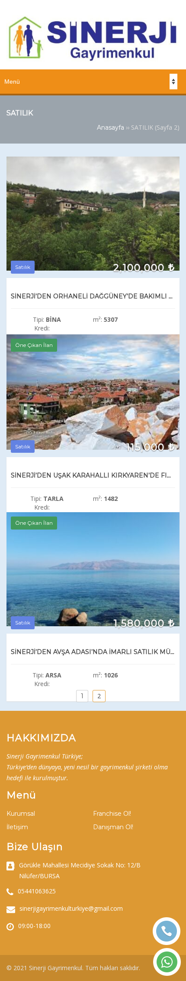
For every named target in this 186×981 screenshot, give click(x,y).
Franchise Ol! (112, 814)
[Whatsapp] (167, 962)
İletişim (17, 827)
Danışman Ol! (113, 827)
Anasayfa (110, 127)
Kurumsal (20, 814)
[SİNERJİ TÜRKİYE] (93, 59)
